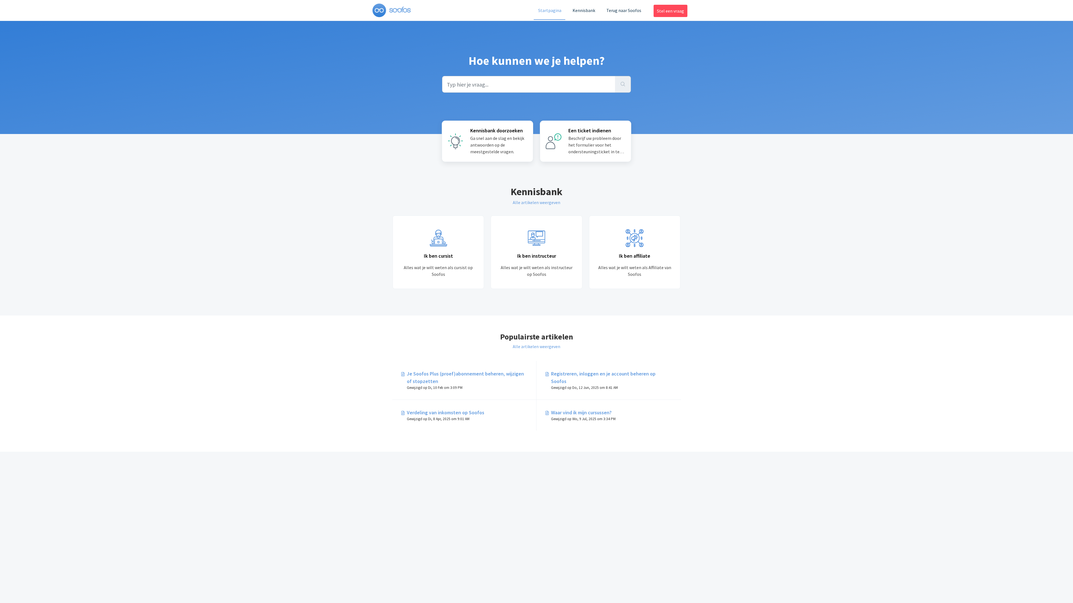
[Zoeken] (623, 84)
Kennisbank (584, 10)
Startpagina (549, 10)
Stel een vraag (670, 11)
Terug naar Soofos (623, 10)
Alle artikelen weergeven (536, 202)
